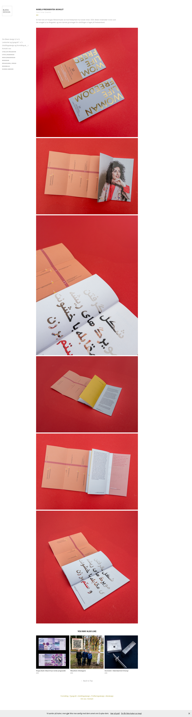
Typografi (73, 696)
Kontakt (90, 699)
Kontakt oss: (6, 49)
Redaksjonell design (9, 63)
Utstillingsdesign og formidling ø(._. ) (15, 46)
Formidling (64, 696)
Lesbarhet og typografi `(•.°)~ (12, 42)
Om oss (83, 699)
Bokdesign (5, 60)
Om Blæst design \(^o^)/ (11, 39)
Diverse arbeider (7, 69)
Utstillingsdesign (8, 55)
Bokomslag (6, 66)
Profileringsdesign (8, 57)
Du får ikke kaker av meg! (131, 713)
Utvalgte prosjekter (9, 52)
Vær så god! (115, 713)
